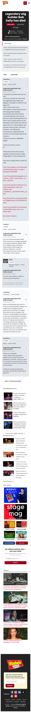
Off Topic (16, 27)
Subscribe (14, 74)
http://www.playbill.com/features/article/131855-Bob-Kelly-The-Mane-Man (15, 209)
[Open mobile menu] (29, 3)
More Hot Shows (9, 543)
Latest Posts (20, 24)
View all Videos (7, 481)
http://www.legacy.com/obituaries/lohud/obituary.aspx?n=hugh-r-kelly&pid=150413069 (15, 169)
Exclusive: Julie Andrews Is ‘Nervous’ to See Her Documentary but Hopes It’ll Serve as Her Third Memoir (15, 587)
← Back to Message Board (12, 36)
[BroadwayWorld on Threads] (12, 696)
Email (5, 74)
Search (21, 31)
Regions (16, 701)
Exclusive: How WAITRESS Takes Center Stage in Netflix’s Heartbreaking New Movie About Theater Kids (15, 624)
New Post (13, 31)
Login (20, 3)
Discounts (22, 543)
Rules (21, 32)
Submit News (9, 701)
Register (16, 3)
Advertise (7, 699)
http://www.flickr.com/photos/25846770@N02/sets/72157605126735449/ (15, 200)
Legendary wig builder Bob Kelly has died (12, 89)
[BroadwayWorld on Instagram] (15, 692)
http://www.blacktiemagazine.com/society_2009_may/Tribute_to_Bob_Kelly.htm (15, 178)
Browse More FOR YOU (14, 433)
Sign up (15, 563)
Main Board (10, 24)
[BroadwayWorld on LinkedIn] (19, 692)
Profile (6, 81)
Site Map (22, 701)
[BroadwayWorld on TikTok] (23, 692)
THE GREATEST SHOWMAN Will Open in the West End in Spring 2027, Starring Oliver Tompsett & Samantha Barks (15, 606)
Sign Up (9, 686)
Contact (18, 699)
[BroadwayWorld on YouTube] (15, 696)
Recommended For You (10, 388)
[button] (25, 3)
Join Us (24, 699)
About (13, 699)
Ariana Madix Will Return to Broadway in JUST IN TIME (12, 641)
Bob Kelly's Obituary (10, 216)
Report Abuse (13, 32)
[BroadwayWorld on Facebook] (12, 692)
